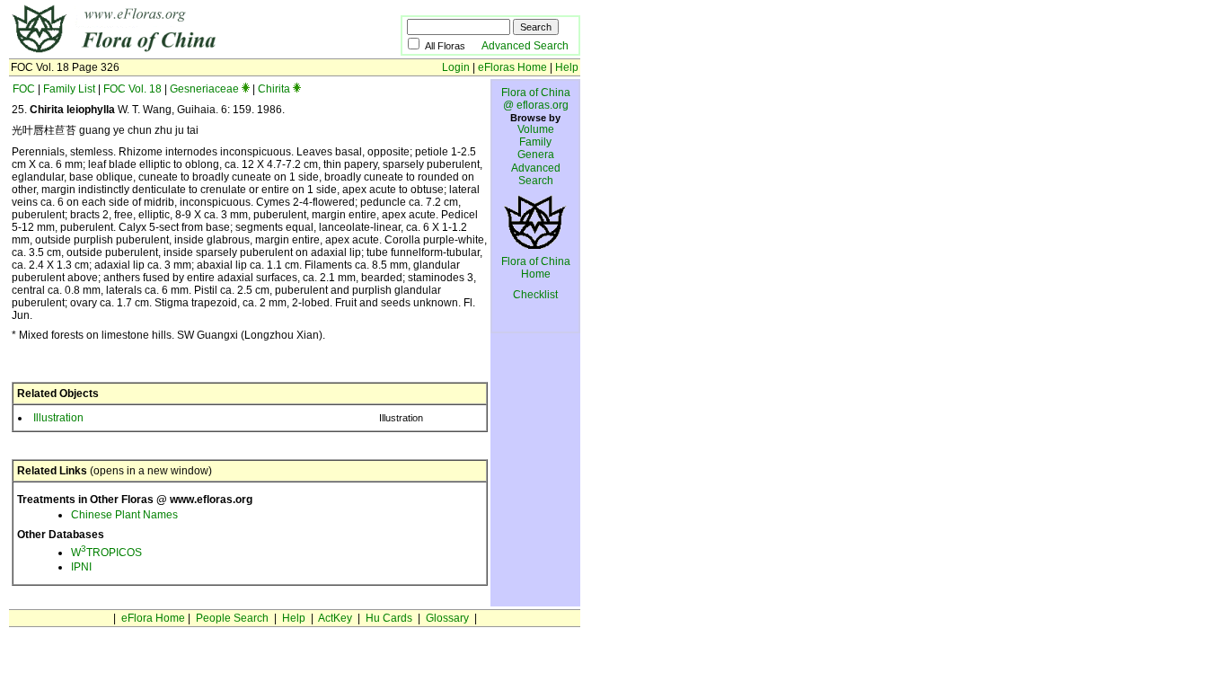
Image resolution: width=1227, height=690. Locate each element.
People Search (232, 618)
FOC (24, 89)
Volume (535, 129)
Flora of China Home (535, 267)
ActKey (335, 618)
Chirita (274, 89)
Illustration (58, 417)
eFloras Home (512, 67)
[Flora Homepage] (177, 52)
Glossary (447, 618)
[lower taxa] (246, 89)
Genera (535, 154)
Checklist (535, 294)
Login (456, 67)
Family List (69, 89)
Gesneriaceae (204, 89)
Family (535, 142)
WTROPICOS (106, 552)
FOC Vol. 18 (132, 89)
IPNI (81, 567)
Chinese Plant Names (124, 515)
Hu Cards (389, 618)
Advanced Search (525, 46)
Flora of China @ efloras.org (535, 98)
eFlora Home (153, 618)
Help (566, 67)
